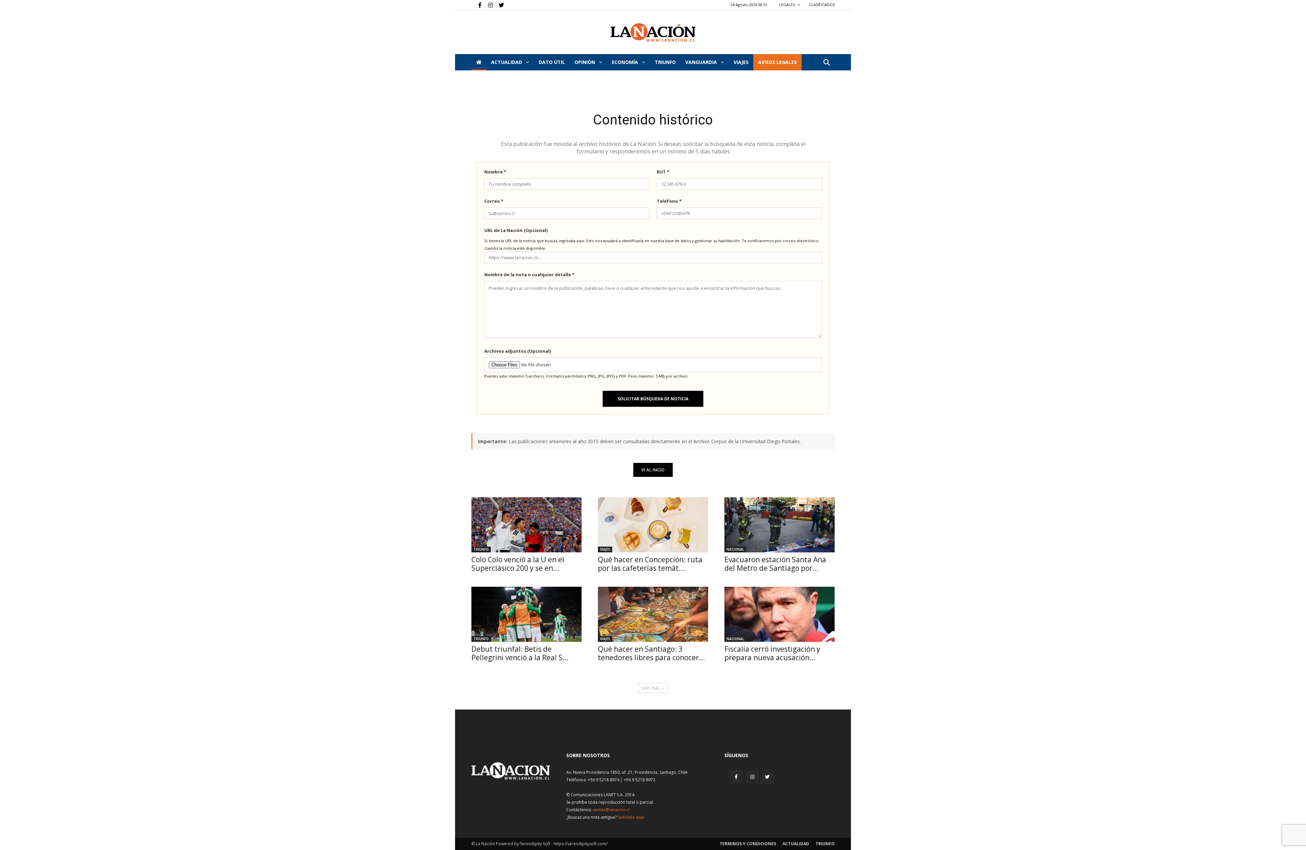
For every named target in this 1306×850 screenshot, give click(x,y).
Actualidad (507, 62)
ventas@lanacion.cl (611, 810)
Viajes (605, 549)
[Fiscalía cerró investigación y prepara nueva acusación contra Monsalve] (779, 614)
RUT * (663, 172)
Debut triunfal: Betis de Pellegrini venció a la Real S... (520, 653)
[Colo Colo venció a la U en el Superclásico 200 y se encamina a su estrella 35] (526, 524)
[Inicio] (478, 62)
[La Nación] (653, 32)
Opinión (585, 62)
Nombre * (495, 172)
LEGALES (787, 4)
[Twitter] (499, 5)
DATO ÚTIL (552, 62)
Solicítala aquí (631, 817)
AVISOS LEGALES (777, 62)
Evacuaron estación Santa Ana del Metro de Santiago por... (775, 564)
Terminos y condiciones (748, 844)
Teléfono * (669, 201)
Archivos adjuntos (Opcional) (517, 351)
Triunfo (665, 62)
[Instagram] (488, 5)
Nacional (735, 549)
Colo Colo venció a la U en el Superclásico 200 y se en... (517, 564)
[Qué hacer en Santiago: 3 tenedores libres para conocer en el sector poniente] (653, 614)
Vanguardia (701, 62)
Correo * (493, 201)
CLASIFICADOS (822, 4)
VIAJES (741, 62)
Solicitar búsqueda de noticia (653, 399)
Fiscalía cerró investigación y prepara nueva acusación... (772, 653)
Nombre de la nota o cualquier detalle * (529, 274)
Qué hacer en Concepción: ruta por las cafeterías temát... (650, 564)
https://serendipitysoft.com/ (580, 844)
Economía (625, 62)
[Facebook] (476, 5)
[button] (826, 63)
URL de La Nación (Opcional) (516, 230)
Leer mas (650, 688)
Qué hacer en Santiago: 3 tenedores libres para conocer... (651, 653)
